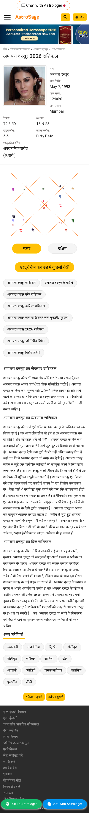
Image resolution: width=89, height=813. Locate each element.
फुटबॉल (12, 682)
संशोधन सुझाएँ (55, 697)
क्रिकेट (53, 647)
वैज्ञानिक (76, 670)
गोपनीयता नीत (12, 780)
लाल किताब (10, 737)
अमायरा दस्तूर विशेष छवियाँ (23, 353)
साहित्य (48, 659)
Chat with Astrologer (42, 5)
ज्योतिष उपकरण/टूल (16, 743)
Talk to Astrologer (23, 804)
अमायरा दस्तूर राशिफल (21, 283)
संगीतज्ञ (30, 659)
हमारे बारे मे (10, 768)
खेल (64, 659)
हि (81, 17)
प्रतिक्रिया (10, 749)
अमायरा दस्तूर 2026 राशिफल (25, 329)
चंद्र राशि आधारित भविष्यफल (21, 724)
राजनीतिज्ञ (33, 647)
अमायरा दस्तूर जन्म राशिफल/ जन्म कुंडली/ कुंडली (37, 317)
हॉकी (29, 682)
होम (5, 49)
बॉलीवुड (12, 659)
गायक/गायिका (53, 670)
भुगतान (7, 774)
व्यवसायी (12, 647)
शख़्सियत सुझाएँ (34, 697)
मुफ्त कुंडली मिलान (14, 712)
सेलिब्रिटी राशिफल (20, 49)
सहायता (8, 793)
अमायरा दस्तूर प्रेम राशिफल (24, 294)
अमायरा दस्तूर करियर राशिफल (26, 306)
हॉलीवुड (72, 647)
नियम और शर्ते (11, 787)
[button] (6, 34)
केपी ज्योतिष (10, 730)
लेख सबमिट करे (13, 755)
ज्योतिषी (30, 670)
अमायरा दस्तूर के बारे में (59, 283)
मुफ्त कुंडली (10, 718)
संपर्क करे (9, 762)
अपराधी (12, 670)
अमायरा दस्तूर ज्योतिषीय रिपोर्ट (26, 341)
